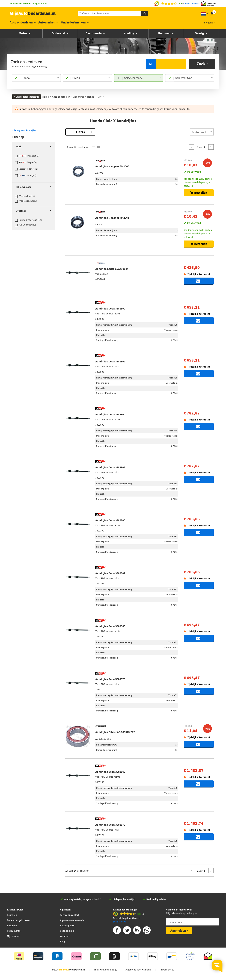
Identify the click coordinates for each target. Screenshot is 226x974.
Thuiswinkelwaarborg (105, 969)
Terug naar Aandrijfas (24, 130)
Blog (62, 941)
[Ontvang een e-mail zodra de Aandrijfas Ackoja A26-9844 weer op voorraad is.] (199, 281)
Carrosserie (94, 33)
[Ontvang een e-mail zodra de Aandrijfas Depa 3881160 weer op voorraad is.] (199, 783)
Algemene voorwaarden (72, 920)
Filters (80, 132)
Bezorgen (12, 925)
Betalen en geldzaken (18, 920)
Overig (200, 33)
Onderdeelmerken (73, 22)
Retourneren (13, 930)
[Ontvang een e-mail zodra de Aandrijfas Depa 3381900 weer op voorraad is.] (199, 320)
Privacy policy (67, 925)
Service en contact (69, 914)
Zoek (201, 64)
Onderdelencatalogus (27, 96)
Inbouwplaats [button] (23, 186)
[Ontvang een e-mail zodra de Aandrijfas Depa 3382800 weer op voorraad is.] (199, 426)
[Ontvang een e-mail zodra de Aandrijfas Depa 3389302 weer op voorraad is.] (199, 585)
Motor (23, 33)
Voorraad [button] (21, 210)
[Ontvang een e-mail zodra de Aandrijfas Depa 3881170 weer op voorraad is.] (199, 836)
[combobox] (40, 78)
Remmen (164, 33)
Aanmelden (178, 930)
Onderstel (59, 33)
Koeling (129, 33)
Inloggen (208, 22)
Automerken (46, 22)
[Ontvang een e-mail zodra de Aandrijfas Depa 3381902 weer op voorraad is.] (199, 373)
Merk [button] (19, 146)
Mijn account (13, 936)
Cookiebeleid (67, 930)
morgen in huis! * (82, 899)
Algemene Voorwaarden (138, 969)
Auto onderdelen (21, 22)
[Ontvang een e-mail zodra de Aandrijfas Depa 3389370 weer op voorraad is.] (199, 691)
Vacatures (65, 936)
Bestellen (12, 914)
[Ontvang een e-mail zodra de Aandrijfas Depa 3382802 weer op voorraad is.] (199, 479)
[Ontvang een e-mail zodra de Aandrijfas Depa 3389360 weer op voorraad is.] (199, 638)
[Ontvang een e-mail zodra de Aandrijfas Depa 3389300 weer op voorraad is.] (199, 532)
